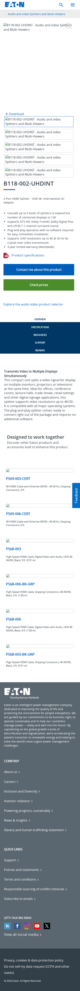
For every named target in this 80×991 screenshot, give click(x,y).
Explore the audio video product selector (33, 304)
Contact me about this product (39, 269)
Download (16, 114)
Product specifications (27, 255)
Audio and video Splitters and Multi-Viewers (36, 14)
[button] (38, 285)
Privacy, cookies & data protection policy (33, 960)
